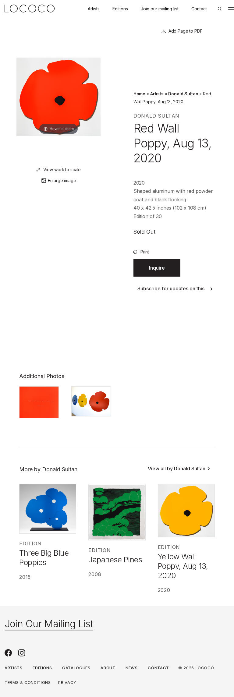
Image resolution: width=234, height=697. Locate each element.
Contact (199, 8)
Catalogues (76, 667)
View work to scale (62, 169)
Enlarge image (62, 180)
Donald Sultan (183, 93)
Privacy (67, 682)
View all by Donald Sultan (176, 468)
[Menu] (231, 8)
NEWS (132, 667)
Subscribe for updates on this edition (170, 288)
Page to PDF (189, 31)
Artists (94, 8)
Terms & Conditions (28, 682)
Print (144, 251)
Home (139, 93)
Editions (120, 8)
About (108, 667)
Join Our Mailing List (49, 624)
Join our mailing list (160, 8)
